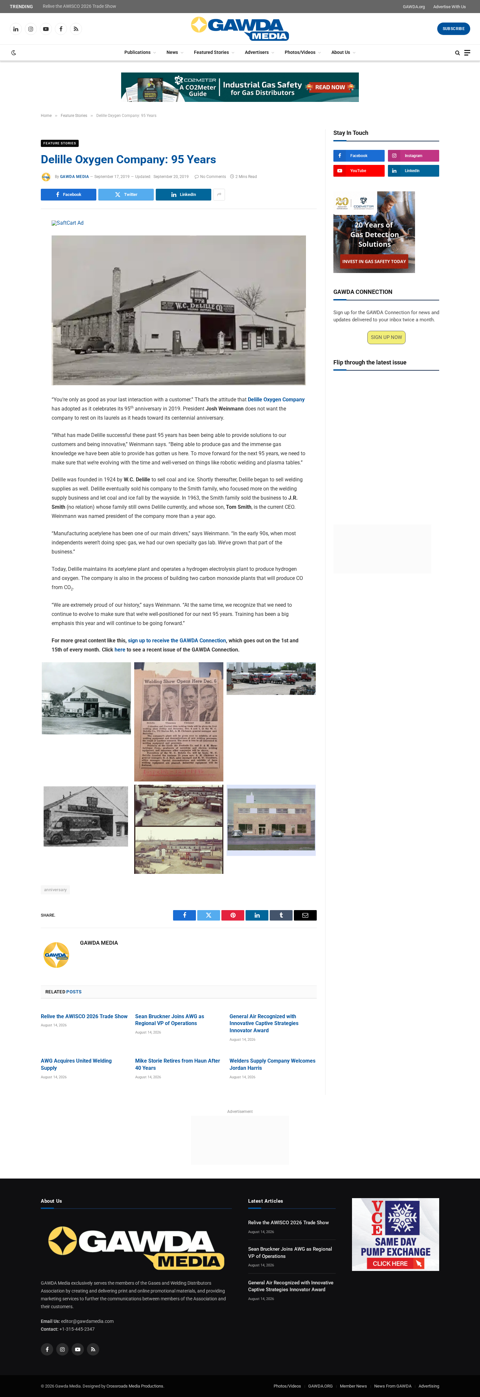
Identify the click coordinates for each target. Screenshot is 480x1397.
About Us (340, 52)
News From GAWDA (392, 1386)
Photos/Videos (300, 52)
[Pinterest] (17, 287)
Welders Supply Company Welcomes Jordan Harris (272, 1064)
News (172, 52)
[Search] (457, 52)
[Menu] (467, 52)
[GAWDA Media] (240, 28)
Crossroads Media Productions (134, 1386)
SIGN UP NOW (386, 337)
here (120, 650)
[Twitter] (17, 256)
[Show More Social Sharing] (219, 195)
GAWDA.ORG (320, 1386)
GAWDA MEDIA (74, 176)
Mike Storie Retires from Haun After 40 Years (177, 1064)
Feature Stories (59, 143)
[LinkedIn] (17, 271)
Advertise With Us (449, 6)
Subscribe (454, 28)
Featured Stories (211, 52)
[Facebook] (17, 241)
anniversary (55, 889)
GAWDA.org (414, 6)
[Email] (17, 302)
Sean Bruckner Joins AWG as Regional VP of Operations (169, 1020)
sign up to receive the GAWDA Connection (177, 640)
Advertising (429, 1386)
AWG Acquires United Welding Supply (76, 1064)
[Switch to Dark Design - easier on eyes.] (13, 52)
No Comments (213, 176)
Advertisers (257, 52)
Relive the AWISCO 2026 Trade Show (79, 6)
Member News (353, 1386)
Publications (137, 52)
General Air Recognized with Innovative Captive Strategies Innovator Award (264, 1023)
